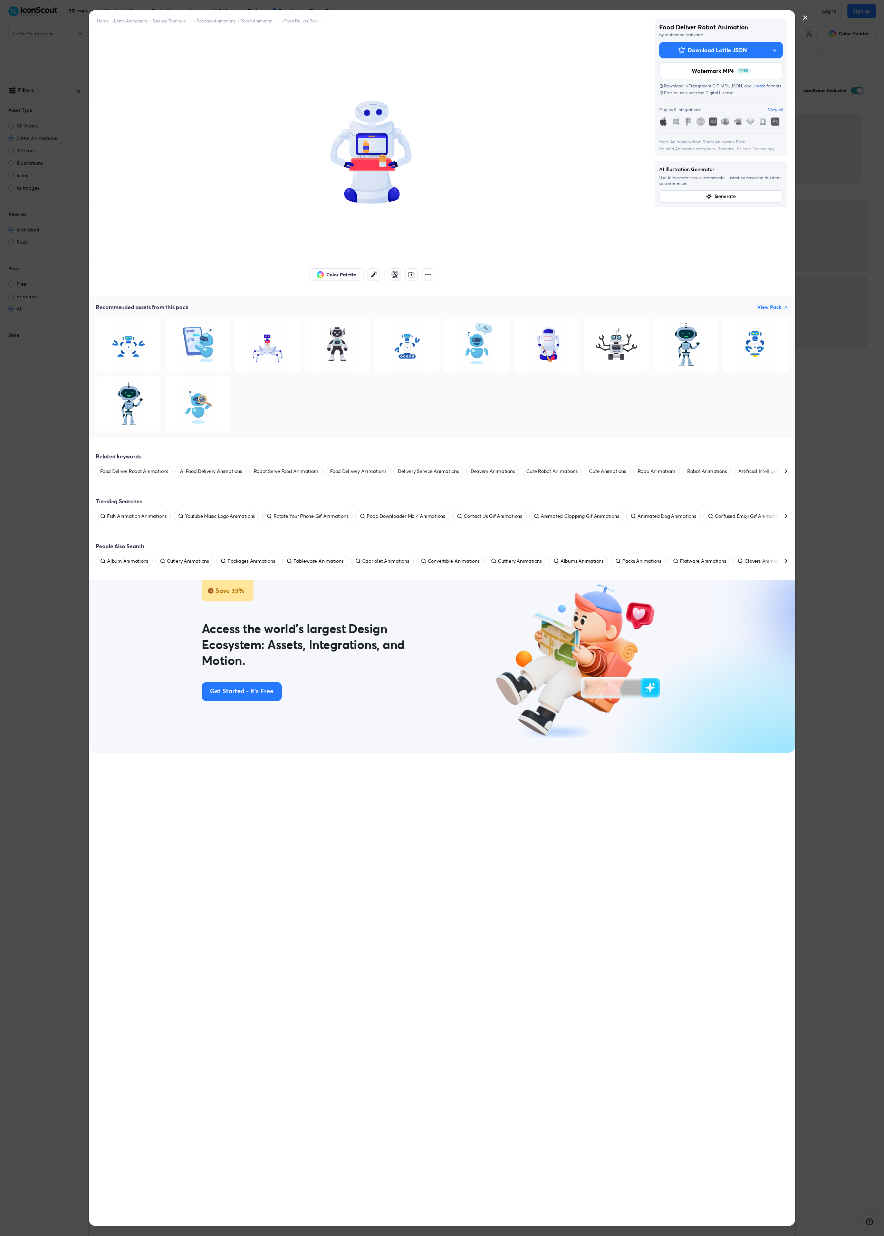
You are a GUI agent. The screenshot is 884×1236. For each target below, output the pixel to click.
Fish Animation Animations (136, 516)
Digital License (719, 92)
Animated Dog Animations (666, 516)
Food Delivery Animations (358, 471)
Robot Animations (707, 471)
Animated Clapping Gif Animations (580, 516)
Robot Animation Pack (259, 20)
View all (775, 109)
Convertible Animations (454, 561)
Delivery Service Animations (428, 471)
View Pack (769, 307)
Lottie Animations (130, 20)
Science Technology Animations (172, 20)
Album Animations (127, 561)
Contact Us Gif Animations (493, 516)
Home (103, 20)
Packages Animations (251, 561)
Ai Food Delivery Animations (211, 471)
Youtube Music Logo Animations (220, 516)
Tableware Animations (318, 561)
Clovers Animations (765, 561)
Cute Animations (607, 471)
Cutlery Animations (188, 561)
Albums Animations (582, 561)
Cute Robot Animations (551, 471)
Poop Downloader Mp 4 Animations (406, 516)
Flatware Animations (703, 561)
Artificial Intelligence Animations (774, 471)
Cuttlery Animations (519, 561)
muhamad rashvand (684, 34)
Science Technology (756, 148)
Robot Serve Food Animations (286, 471)
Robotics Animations (215, 20)
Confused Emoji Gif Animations (749, 516)
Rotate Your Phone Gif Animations (310, 516)
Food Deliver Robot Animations (303, 20)
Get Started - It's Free (241, 691)
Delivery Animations (493, 471)
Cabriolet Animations (385, 561)
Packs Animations (641, 561)
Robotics (726, 148)
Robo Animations (656, 471)
